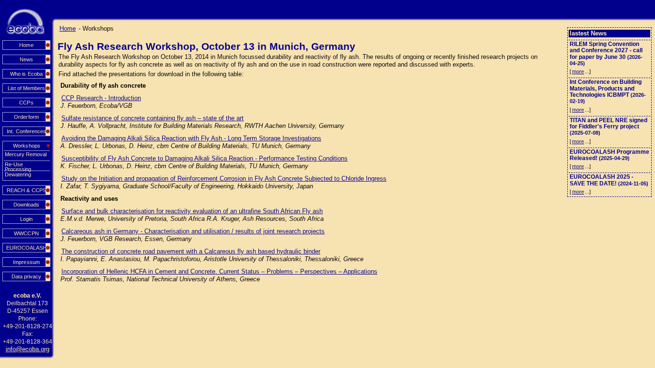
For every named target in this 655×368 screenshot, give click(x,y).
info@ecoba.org (27, 349)
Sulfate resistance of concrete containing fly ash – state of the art (152, 118)
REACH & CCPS (26, 190)
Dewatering (18, 174)
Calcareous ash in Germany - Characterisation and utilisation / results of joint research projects (193, 231)
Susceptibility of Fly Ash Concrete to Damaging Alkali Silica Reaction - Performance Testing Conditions (204, 158)
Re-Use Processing (18, 164)
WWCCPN (26, 233)
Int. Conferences (26, 131)
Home (26, 45)
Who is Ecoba (26, 74)
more (578, 71)
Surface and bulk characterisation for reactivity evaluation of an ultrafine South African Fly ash (192, 211)
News (26, 59)
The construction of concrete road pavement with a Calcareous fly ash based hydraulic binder (190, 251)
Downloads (26, 204)
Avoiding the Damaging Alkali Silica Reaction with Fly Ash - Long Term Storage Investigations (191, 138)
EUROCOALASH (26, 248)
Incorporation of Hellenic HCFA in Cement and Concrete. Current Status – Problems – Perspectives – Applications (219, 271)
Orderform (26, 117)
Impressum (26, 262)
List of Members (26, 88)
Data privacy (26, 276)
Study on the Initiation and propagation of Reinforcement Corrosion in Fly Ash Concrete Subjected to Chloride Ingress (223, 178)
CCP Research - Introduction (101, 98)
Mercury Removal (26, 154)
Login (26, 219)
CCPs (26, 102)
